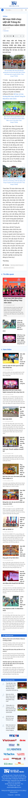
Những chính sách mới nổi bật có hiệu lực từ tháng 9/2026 (14, 639)
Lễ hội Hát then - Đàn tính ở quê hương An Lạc (10, 718)
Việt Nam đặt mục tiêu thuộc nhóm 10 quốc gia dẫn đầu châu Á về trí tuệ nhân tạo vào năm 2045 (13, 663)
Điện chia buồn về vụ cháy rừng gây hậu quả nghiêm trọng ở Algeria (10, 727)
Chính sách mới (9, 635)
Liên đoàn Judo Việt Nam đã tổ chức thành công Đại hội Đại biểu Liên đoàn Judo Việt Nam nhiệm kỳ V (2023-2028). (14, 484)
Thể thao (5, 16)
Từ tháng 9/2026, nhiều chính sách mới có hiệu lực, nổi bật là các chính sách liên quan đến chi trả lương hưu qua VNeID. (14, 644)
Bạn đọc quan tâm (10, 680)
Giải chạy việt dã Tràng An (17, 265)
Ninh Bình (6, 30)
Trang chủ (10, 794)
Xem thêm (7, 349)
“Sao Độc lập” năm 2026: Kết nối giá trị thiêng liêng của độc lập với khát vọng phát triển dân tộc (12, 686)
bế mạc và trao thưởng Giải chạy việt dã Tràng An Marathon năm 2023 (14, 96)
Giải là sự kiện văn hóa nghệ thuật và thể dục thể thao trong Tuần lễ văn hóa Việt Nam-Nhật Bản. (13, 373)
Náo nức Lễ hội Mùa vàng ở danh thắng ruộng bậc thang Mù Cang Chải (10, 697)
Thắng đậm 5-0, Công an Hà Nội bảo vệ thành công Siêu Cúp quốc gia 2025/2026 (11, 709)
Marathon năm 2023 (9, 267)
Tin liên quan (8, 274)
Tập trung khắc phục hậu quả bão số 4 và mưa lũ (14, 650)
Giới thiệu (17, 794)
